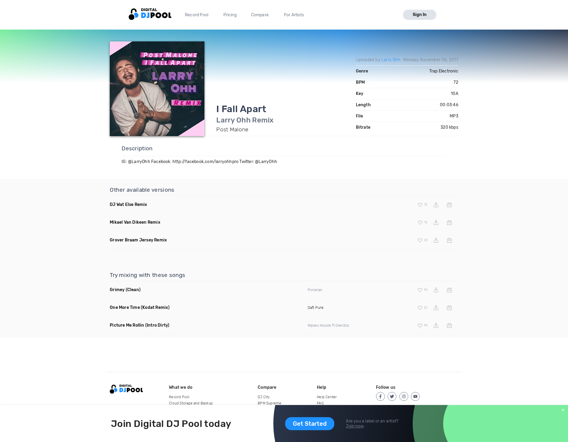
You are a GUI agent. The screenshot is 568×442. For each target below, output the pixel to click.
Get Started (310, 423)
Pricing (230, 14)
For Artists (294, 14)
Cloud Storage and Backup (191, 403)
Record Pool (196, 14)
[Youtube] (415, 396)
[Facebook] (380, 396)
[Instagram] (403, 396)
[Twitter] (392, 396)
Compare (260, 14)
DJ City (264, 397)
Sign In (420, 14)
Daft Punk (316, 308)
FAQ (320, 403)
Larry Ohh (390, 59)
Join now (354, 426)
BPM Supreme (269, 403)
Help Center (327, 397)
